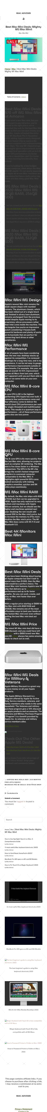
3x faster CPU (33, 589)
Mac (20, 33)
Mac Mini (25, 33)
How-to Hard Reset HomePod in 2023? (18, 853)
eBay (15, 636)
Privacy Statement (23, 1109)
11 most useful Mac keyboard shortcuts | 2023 (21, 847)
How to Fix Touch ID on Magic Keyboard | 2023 (21, 865)
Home (7, 69)
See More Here (12, 726)
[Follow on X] (26, 1106)
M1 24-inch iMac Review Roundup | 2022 (23, 1010)
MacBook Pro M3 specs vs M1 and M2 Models (21, 859)
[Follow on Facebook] (21, 1106)
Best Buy (9, 633)
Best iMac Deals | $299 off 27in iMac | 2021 (22, 747)
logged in (21, 801)
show (23, 97)
